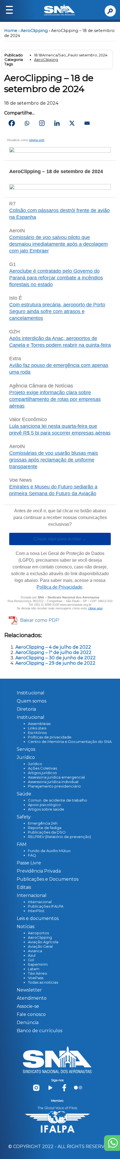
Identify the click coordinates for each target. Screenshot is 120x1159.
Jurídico (35, 763)
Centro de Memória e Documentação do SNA (70, 741)
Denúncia (28, 1022)
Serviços (26, 749)
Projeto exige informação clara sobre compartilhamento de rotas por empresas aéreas (55, 399)
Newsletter (29, 990)
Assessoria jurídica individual (53, 781)
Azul (31, 955)
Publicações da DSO (47, 832)
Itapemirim (38, 964)
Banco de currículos (39, 1030)
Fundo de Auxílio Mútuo (49, 850)
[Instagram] (42, 123)
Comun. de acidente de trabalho (57, 800)
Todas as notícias (43, 982)
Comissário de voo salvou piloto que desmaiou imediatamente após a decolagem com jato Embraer (58, 244)
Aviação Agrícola (43, 942)
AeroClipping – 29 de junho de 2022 (55, 663)
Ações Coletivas (42, 768)
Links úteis (37, 728)
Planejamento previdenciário (54, 786)
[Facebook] (12, 123)
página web (36, 140)
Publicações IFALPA (45, 906)
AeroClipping (34, 30)
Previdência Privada (39, 871)
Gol (31, 960)
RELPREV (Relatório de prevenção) (59, 836)
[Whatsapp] (27, 123)
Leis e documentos (38, 918)
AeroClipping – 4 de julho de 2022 (53, 647)
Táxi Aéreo (37, 973)
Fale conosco (31, 1014)
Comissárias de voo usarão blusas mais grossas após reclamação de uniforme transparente (53, 459)
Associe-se (28, 1006)
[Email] (87, 123)
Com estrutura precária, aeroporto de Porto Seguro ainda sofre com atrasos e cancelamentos (57, 311)
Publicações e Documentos (47, 879)
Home (10, 30)
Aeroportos (38, 933)
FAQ (32, 855)
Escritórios (37, 732)
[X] (72, 123)
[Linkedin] (57, 123)
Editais (24, 887)
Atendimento (32, 998)
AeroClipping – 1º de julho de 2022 (53, 652)
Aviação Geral (40, 946)
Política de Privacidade (59, 587)
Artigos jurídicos (42, 772)
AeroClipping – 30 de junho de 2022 (55, 657)
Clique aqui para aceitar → (60, 539)
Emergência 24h (42, 823)
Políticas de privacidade (49, 737)
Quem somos (31, 701)
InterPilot (36, 910)
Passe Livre (29, 863)
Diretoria (26, 709)
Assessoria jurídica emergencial (56, 777)
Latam (33, 969)
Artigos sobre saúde (46, 809)
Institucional (30, 693)
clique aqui (95, 608)
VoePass (35, 978)
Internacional (40, 901)
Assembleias (39, 723)
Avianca (35, 951)
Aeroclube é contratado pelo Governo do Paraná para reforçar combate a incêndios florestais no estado (56, 277)
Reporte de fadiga (44, 827)
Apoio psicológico (44, 804)
